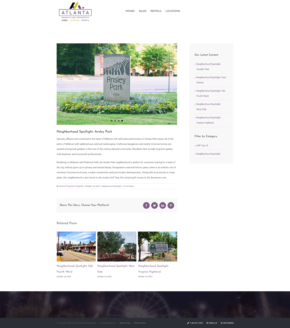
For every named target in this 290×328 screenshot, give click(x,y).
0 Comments (128, 186)
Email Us (212, 323)
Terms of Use (124, 323)
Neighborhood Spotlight (111, 186)
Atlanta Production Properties (71, 186)
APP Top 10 (202, 145)
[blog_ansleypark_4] (117, 84)
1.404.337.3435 (196, 323)
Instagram (227, 323)
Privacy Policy (140, 323)
